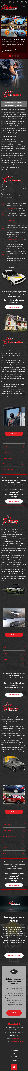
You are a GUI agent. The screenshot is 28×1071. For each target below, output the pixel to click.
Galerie (14, 1060)
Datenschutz (14, 1050)
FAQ (14, 1053)
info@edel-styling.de (16, 1041)
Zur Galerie (14, 433)
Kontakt (14, 1057)
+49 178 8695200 (16, 1039)
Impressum (14, 1047)
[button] (24, 7)
